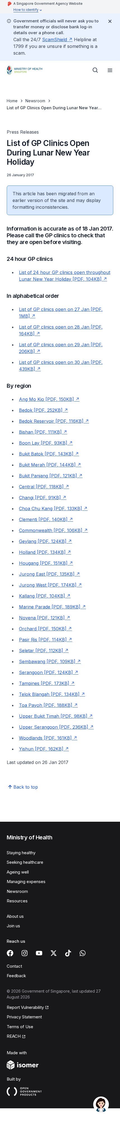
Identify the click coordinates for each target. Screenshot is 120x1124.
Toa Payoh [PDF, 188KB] (45, 705)
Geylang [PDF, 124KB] (42, 541)
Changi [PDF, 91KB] (40, 497)
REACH (14, 1036)
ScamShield (54, 39)
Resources (17, 901)
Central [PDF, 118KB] (41, 486)
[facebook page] (10, 953)
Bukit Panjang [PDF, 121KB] (48, 476)
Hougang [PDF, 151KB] (43, 563)
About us (15, 916)
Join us (13, 925)
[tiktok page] (68, 953)
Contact (14, 966)
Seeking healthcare (25, 862)
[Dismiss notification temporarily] (110, 21)
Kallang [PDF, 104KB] (42, 596)
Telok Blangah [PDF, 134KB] (49, 694)
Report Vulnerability (25, 1007)
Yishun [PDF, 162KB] (41, 749)
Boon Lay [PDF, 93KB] (43, 443)
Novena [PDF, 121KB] (42, 618)
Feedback (16, 975)
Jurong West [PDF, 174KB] (47, 585)
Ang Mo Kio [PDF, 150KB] (46, 399)
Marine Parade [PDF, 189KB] (49, 607)
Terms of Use (20, 1026)
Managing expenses (26, 881)
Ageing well (18, 872)
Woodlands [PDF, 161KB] (45, 738)
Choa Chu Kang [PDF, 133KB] (50, 508)
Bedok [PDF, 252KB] (41, 410)
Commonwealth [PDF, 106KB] (50, 530)
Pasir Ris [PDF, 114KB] (43, 639)
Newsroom (35, 100)
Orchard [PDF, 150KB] (42, 628)
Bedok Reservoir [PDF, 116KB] (51, 421)
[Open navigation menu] (110, 70)
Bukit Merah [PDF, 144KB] (47, 465)
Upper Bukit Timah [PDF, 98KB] (53, 716)
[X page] (53, 953)
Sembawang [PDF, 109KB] (47, 661)
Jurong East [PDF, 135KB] (47, 574)
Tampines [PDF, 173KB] (44, 683)
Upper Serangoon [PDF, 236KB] (53, 727)
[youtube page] (39, 953)
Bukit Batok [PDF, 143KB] (46, 454)
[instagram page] (24, 953)
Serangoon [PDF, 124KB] (46, 672)
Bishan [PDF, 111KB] (40, 432)
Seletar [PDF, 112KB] (41, 650)
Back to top (25, 787)
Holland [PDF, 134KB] (42, 552)
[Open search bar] (95, 70)
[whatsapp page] (82, 953)
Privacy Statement (24, 1017)
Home (12, 100)
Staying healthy (21, 852)
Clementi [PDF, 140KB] (43, 519)
